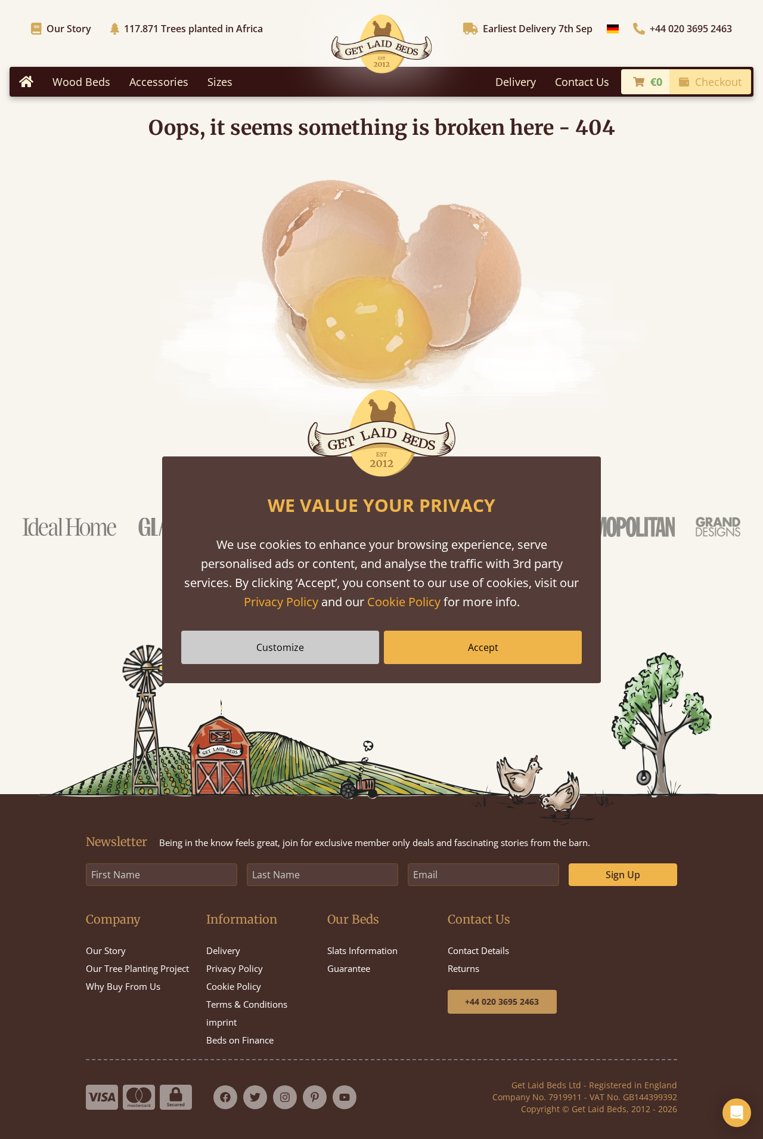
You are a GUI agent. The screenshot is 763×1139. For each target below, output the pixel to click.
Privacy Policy (281, 602)
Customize (280, 647)
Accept (483, 647)
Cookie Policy (404, 602)
